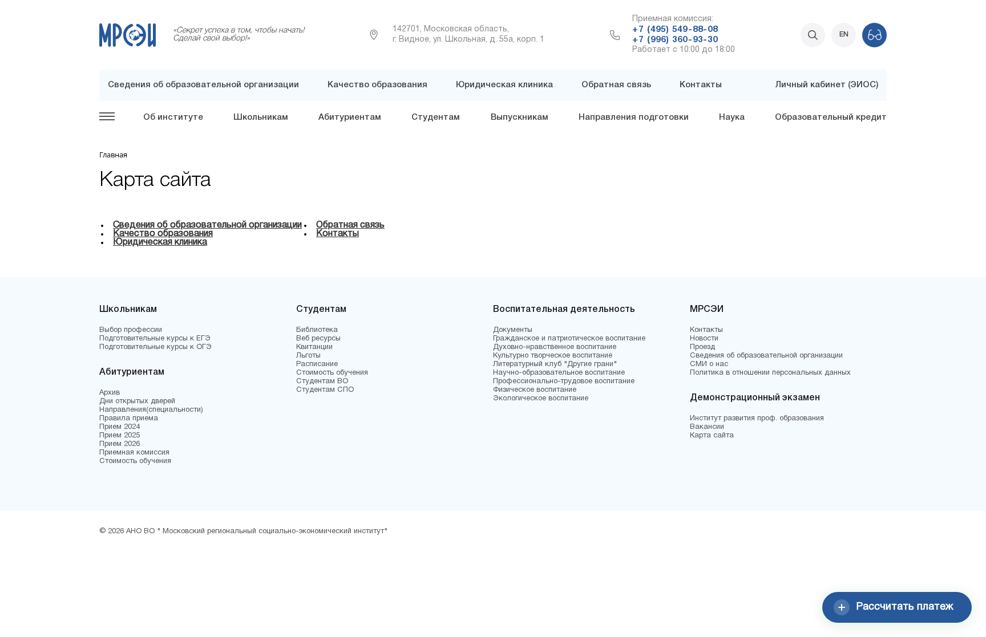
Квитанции (314, 347)
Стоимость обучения (135, 461)
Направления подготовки (634, 117)
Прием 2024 (119, 427)
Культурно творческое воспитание (552, 355)
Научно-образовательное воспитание (559, 373)
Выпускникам (519, 117)
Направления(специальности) (151, 410)
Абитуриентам (349, 117)
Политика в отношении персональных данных (770, 373)
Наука (732, 117)
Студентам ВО (322, 381)
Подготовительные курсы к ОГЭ (155, 347)
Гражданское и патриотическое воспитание (569, 338)
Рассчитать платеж (904, 607)
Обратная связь (616, 85)
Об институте (173, 117)
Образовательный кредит (831, 117)
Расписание (317, 364)
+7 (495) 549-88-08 (675, 30)
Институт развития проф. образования (757, 418)
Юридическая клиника (504, 85)
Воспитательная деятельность (564, 310)
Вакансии (707, 427)
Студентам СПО (325, 390)
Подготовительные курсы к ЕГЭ (155, 338)
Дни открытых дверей (137, 401)
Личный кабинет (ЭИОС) (826, 85)
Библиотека (317, 330)
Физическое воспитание (534, 390)
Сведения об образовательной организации (203, 85)
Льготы (308, 355)
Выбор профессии (130, 330)
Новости (704, 338)
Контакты (701, 85)
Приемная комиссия (134, 452)
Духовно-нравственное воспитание (554, 347)
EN (843, 34)
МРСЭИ (707, 310)
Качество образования (377, 85)
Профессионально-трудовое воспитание (564, 381)
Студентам (435, 117)
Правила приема (128, 418)
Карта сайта (712, 435)
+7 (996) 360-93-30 (675, 40)
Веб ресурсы (318, 338)
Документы (512, 330)
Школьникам (260, 117)
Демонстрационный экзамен (755, 398)
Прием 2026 (119, 444)
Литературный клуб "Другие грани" (555, 364)
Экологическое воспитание (540, 398)
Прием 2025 (119, 435)
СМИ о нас (709, 364)
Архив (109, 392)
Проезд (702, 347)
